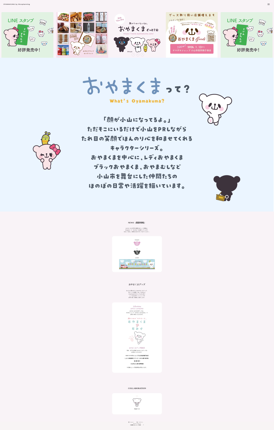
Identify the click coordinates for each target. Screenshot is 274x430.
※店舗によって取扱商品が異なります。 (137, 367)
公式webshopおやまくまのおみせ (137, 307)
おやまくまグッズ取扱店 (137, 348)
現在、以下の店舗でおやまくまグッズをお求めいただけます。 (137, 351)
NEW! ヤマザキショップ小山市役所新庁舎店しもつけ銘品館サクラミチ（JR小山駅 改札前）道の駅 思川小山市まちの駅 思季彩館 (137, 359)
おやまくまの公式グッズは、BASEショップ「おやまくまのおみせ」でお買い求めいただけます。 (137, 312)
